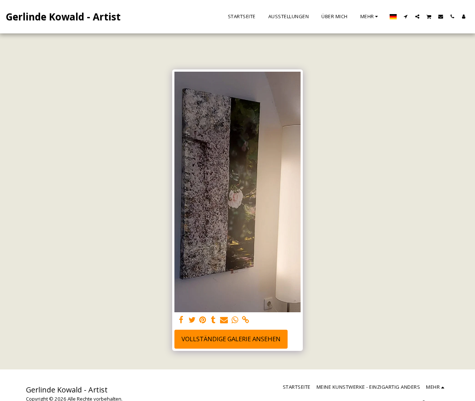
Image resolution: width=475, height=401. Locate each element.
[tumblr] (213, 320)
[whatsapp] (235, 320)
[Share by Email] (224, 320)
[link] (245, 320)
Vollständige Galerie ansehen (231, 339)
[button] (405, 16)
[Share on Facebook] (181, 320)
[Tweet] (192, 320)
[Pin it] (203, 320)
